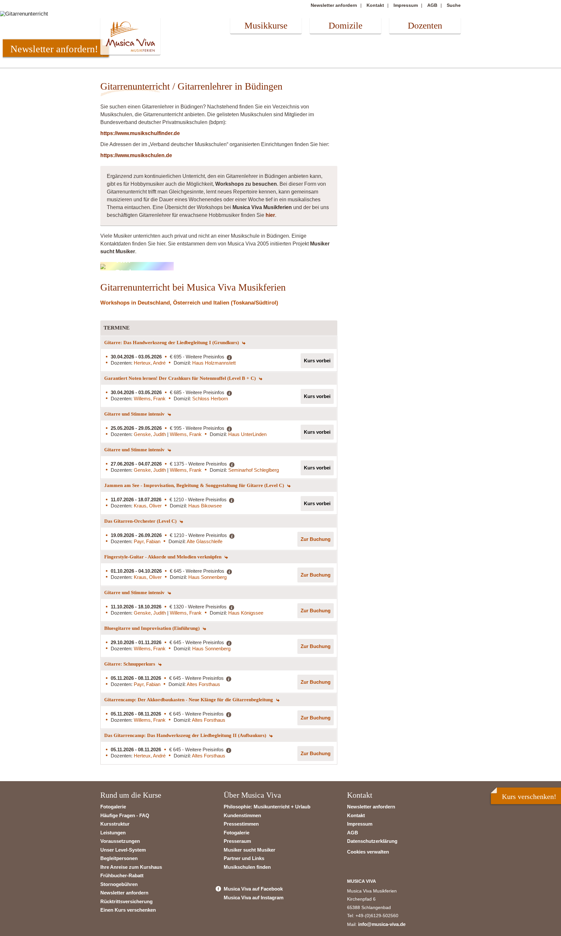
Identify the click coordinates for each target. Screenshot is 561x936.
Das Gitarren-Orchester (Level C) (141, 521)
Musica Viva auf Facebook (253, 889)
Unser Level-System (123, 850)
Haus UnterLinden (247, 434)
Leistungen (113, 832)
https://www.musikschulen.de (136, 155)
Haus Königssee (245, 613)
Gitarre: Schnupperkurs (130, 664)
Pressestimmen (241, 824)
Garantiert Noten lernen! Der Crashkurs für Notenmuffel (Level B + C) (180, 378)
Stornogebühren (119, 884)
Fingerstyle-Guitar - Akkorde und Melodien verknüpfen (163, 556)
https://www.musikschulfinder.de (140, 133)
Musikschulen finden (247, 867)
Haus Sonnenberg (207, 577)
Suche (454, 5)
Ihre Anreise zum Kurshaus (131, 867)
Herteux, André (150, 363)
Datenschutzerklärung (372, 841)
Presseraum (237, 841)
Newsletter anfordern (334, 5)
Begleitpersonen (119, 858)
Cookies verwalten (368, 852)
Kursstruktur (115, 824)
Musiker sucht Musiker (249, 850)
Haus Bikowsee (205, 505)
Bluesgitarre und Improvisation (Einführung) (152, 628)
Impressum (405, 5)
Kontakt (375, 5)
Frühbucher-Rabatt (121, 875)
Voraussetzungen (120, 841)
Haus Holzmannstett (214, 363)
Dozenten (425, 25)
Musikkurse (265, 25)
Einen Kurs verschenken (128, 910)
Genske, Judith (150, 434)
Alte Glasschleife (204, 541)
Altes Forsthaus (203, 684)
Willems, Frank (150, 398)
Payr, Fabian (147, 541)
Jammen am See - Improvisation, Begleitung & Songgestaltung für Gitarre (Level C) (194, 485)
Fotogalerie (113, 806)
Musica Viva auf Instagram (253, 897)
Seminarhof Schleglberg (253, 470)
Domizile (345, 25)
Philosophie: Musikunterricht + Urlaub (267, 806)
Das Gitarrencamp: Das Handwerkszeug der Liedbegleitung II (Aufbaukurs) (186, 735)
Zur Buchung (315, 539)
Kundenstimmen (242, 815)
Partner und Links (244, 858)
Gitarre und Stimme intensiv (135, 414)
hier (270, 215)
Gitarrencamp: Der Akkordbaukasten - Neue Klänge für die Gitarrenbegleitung (189, 699)
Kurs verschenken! (529, 796)
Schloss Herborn (210, 398)
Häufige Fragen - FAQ (124, 815)
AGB (432, 5)
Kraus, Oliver (148, 505)
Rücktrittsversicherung (126, 901)
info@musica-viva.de (381, 924)
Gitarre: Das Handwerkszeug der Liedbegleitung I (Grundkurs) (172, 342)
